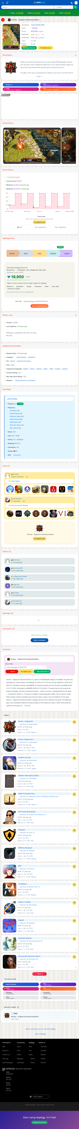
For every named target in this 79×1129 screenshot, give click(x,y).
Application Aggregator (24, 1068)
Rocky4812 (19, 568)
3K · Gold (31, 913)
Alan (18, 584)
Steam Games (14, 419)
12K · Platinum (31, 877)
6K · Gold (31, 931)
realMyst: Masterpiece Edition (28, 775)
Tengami (21, 920)
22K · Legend (32, 768)
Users (19, 1046)
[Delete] (18, 1007)
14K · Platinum (32, 804)
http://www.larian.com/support (25, 380)
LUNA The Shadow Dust (26, 794)
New (30, 1046)
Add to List (46, 48)
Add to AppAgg (40, 1034)
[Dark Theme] (71, 2)
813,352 (37, 13)
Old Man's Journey (24, 757)
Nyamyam (32, 923)
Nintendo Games (15, 425)
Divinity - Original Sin (25, 721)
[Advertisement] (39, 106)
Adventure (22, 724)
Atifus (17, 474)
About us (5, 1050)
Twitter (43, 1059)
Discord (43, 1062)
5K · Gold (30, 949)
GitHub (43, 1054)
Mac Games (14, 481)
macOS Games (15, 413)
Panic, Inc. (32, 832)
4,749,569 (19, 13)
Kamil (18, 560)
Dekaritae (18, 498)
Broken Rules (33, 760)
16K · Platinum (31, 732)
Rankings (20, 1059)
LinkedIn (44, 1050)
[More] (75, 732)
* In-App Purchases (13, 177)
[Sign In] (76, 2)
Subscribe (17, 455)
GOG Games (14, 422)
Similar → (8, 85)
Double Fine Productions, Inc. (38, 814)
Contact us (6, 1054)
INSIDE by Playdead (25, 848)
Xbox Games (14, 428)
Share (12, 671)
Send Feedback (7, 1062)
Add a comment (39, 37)
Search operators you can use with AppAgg (40, 1029)
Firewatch (21, 830)
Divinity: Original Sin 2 (26, 739)
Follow (21, 404)
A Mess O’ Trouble (24, 902)
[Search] (75, 7)
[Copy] (75, 55)
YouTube (44, 1046)
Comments (20, 1062)
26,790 (52, 13)
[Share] (3, 20)
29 (16, 451)
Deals (31, 1054)
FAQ (3, 1046)
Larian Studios (12, 399)
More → (40, 974)
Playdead (31, 850)
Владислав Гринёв (21, 576)
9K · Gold (30, 786)
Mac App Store (28, 48)
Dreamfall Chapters (25, 938)
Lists (18, 1050)
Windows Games (15, 416)
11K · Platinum (32, 895)
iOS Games (13, 410)
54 (14, 439)
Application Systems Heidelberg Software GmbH (43, 796)
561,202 (67, 13)
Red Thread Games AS (36, 941)
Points (19, 1054)
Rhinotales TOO (33, 959)
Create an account (39, 1122)
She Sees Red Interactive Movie (29, 956)
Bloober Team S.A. (34, 887)
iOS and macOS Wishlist (18, 505)
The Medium (22, 884)
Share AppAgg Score (39, 306)
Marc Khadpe (33, 905)
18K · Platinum (32, 859)
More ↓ (39, 76)
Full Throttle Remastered (26, 812)
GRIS (19, 866)
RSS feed (28, 705)
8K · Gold (31, 840)
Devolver (31, 869)
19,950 (38, 31)
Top (30, 1050)
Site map (5, 1059)
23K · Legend (32, 750)
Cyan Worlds (33, 778)
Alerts (33, 1059)
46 (13, 436)
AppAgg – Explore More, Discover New (42, 1105)
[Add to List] (74, 722)
